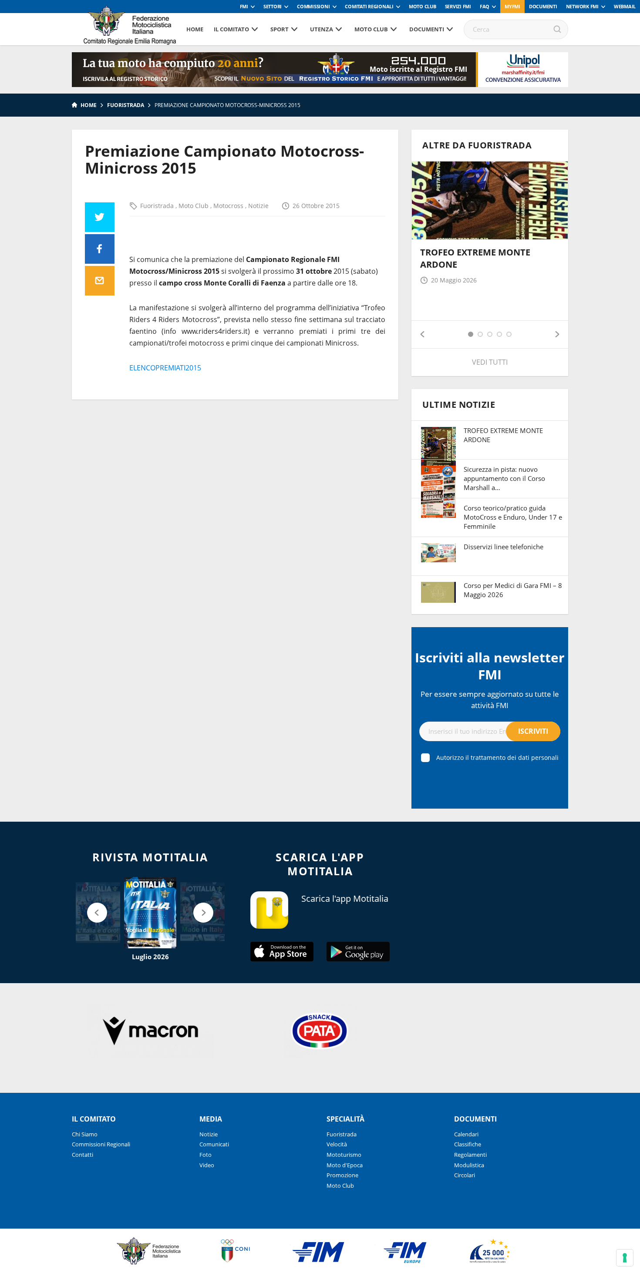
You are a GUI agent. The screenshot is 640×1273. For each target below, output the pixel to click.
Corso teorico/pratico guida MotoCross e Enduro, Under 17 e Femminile (513, 517)
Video (206, 1165)
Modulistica (469, 1165)
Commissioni (313, 6)
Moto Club (422, 6)
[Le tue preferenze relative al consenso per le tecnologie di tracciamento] (624, 1257)
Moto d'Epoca (345, 1165)
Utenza (321, 29)
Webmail (625, 6)
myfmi (512, 6)
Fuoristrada (125, 105)
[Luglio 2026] (150, 912)
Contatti (82, 1155)
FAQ (484, 6)
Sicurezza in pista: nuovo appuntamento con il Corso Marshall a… (504, 478)
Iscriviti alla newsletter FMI (490, 665)
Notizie (258, 206)
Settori (272, 6)
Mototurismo (344, 1155)
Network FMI (582, 6)
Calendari (466, 1134)
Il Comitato (231, 29)
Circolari (464, 1175)
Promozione (342, 1175)
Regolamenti (470, 1155)
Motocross (229, 206)
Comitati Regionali (369, 6)
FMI (244, 6)
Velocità (337, 1144)
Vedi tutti (490, 362)
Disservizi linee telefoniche (503, 546)
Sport (279, 29)
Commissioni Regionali (101, 1144)
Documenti (543, 6)
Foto (205, 1155)
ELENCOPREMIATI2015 (165, 368)
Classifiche (467, 1144)
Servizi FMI (458, 6)
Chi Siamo (85, 1134)
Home (194, 29)
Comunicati (214, 1144)
